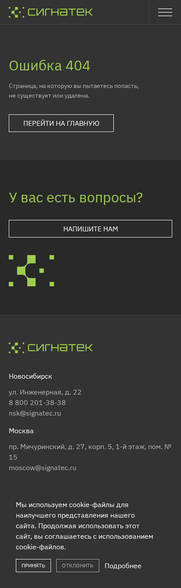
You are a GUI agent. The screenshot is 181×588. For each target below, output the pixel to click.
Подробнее (123, 565)
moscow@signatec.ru (42, 467)
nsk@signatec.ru (35, 413)
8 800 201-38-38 (37, 402)
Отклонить (78, 565)
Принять (33, 565)
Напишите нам (90, 228)
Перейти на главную (61, 123)
